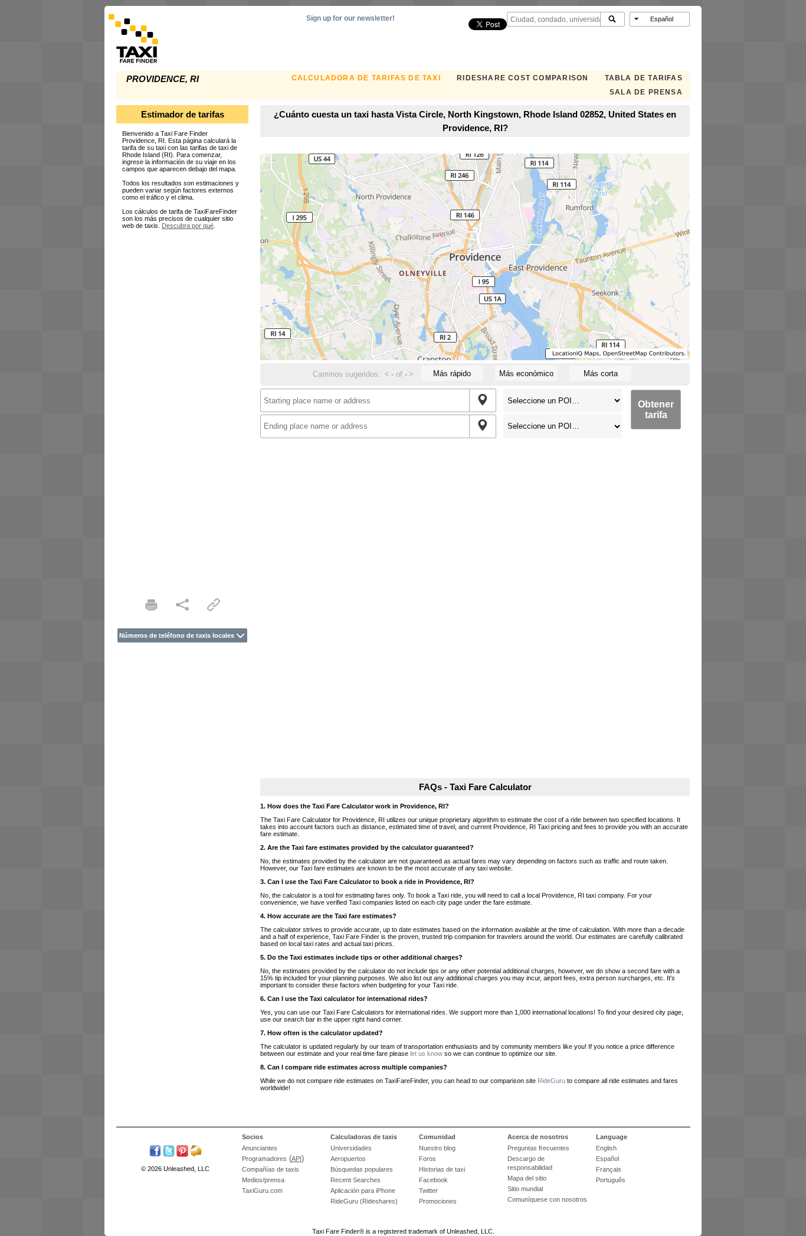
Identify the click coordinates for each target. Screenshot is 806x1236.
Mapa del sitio (526, 1178)
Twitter (428, 1190)
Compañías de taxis (270, 1169)
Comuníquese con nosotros (547, 1199)
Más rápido (452, 373)
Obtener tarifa (656, 409)
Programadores (264, 1158)
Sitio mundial (525, 1188)
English (606, 1148)
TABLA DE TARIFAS (644, 78)
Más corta (601, 373)
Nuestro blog (437, 1148)
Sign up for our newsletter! (350, 18)
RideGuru (551, 1080)
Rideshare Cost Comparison (522, 78)
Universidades (351, 1148)
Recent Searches (355, 1179)
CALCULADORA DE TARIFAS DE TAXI (366, 78)
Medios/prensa (263, 1179)
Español (607, 1158)
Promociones (438, 1201)
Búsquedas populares (361, 1169)
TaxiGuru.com (262, 1190)
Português (610, 1179)
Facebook (433, 1179)
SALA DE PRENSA (646, 92)
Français (608, 1169)
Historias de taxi (442, 1169)
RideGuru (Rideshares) (364, 1201)
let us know (426, 1053)
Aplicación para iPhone (362, 1190)
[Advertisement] (182, 406)
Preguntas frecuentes (538, 1148)
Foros (427, 1158)
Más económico (526, 373)
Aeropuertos (348, 1158)
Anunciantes (259, 1148)
